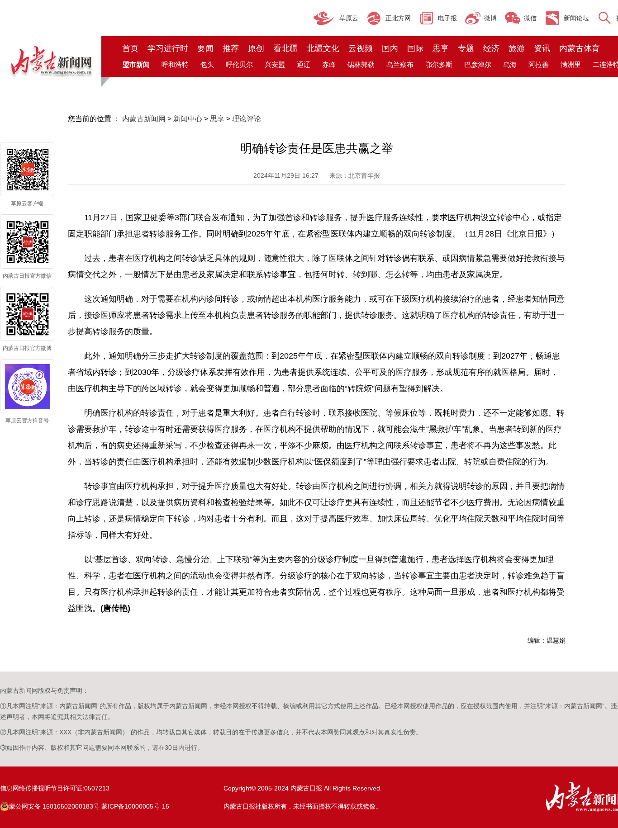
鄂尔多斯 (438, 64)
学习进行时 (167, 48)
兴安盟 (275, 64)
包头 (207, 64)
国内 (390, 48)
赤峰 (329, 64)
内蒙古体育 (579, 48)
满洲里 (571, 64)
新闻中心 (187, 119)
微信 (530, 18)
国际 (415, 48)
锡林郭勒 (361, 64)
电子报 (447, 18)
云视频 (360, 48)
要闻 (205, 48)
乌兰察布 (400, 64)
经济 (491, 48)
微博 (490, 18)
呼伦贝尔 (239, 64)
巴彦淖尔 (477, 64)
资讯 (542, 48)
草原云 (348, 18)
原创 (256, 48)
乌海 (510, 64)
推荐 (231, 48)
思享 (441, 48)
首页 (130, 48)
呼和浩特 (175, 64)
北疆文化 (323, 48)
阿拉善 (538, 64)
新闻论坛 (576, 18)
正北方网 (398, 18)
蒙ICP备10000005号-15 (135, 806)
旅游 (517, 48)
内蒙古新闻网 (144, 119)
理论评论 (246, 119)
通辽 (303, 64)
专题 (466, 48)
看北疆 (285, 48)
